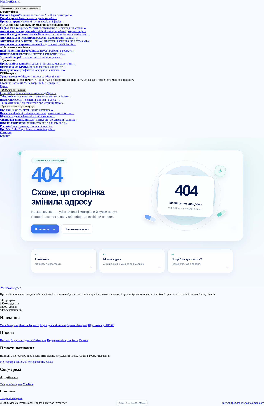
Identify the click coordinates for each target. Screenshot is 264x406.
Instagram (16, 384)
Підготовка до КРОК (101, 325)
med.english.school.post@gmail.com (243, 402)
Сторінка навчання (11, 82)
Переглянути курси (77, 229)
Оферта (83, 340)
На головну (45, 229)
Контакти (6, 132)
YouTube (28, 384)
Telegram (5, 384)
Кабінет (5, 135)
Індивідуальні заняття (53, 325)
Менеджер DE (50, 82)
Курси (4, 86)
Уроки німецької (77, 325)
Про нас (5, 340)
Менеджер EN (32, 82)
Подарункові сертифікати (62, 340)
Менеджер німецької (40, 361)
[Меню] (1, 5)
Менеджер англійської (13, 361)
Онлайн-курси (9, 325)
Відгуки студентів (22, 340)
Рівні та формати (28, 325)
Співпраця (39, 340)
